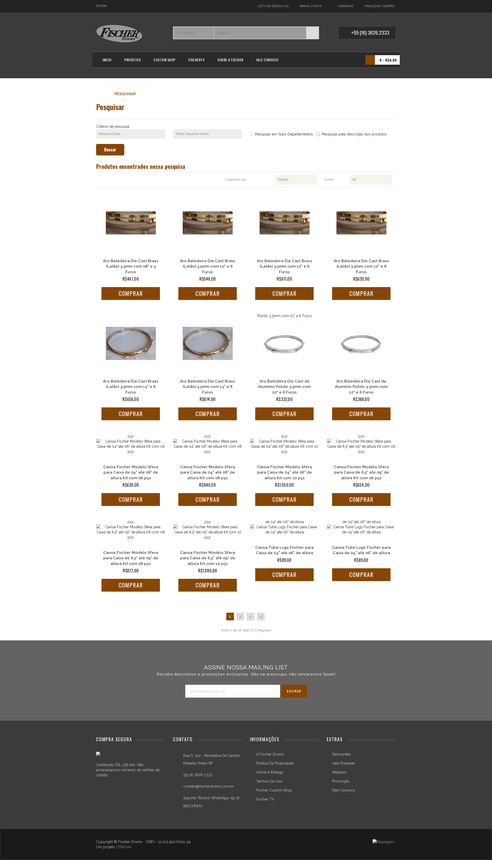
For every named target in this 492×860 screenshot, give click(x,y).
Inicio (106, 59)
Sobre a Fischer (230, 59)
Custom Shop (164, 59)
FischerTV (196, 59)
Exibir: (329, 179)
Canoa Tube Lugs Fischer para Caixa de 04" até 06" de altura (284, 529)
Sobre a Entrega (269, 772)
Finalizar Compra (379, 6)
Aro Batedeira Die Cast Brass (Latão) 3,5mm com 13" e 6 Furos (130, 387)
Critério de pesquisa (112, 126)
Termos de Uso (269, 781)
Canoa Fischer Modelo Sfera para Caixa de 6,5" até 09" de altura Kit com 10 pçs (207, 532)
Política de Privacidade (275, 763)
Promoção (341, 781)
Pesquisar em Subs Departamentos (284, 134)
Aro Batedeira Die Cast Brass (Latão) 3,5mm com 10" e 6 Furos (207, 266)
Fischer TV (265, 799)
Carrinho (345, 6)
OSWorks (124, 847)
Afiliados (339, 772)
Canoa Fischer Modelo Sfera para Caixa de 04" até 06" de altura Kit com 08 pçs (207, 446)
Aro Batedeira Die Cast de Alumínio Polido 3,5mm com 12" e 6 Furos (361, 343)
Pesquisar (125, 94)
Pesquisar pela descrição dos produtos (354, 134)
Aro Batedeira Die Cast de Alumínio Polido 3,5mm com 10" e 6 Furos (284, 343)
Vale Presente (343, 763)
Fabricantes (341, 754)
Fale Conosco (267, 59)
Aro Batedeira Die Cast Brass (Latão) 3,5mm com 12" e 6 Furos (284, 266)
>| (260, 616)
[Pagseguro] (384, 842)
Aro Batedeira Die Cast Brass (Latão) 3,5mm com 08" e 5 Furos (130, 266)
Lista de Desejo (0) (273, 6)
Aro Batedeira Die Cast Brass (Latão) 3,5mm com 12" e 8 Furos (361, 266)
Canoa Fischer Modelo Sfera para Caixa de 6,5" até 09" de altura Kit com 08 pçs (130, 532)
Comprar (131, 293)
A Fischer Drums (270, 754)
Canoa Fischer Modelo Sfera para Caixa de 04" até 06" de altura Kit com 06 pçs (130, 446)
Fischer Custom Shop (274, 790)
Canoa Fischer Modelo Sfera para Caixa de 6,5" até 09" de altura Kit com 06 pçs (361, 446)
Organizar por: (236, 179)
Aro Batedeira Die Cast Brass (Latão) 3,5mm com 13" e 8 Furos (207, 387)
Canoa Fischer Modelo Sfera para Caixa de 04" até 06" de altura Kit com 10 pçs (284, 446)
